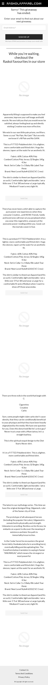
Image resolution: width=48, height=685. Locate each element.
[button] (24, 89)
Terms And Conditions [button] (24, 673)
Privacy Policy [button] (24, 677)
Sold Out (24, 198)
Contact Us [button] (24, 670)
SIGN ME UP (24, 37)
